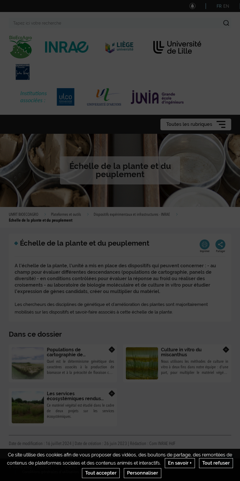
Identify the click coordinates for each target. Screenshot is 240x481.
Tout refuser (216, 463)
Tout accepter (100, 473)
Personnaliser (142, 473)
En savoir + (180, 463)
